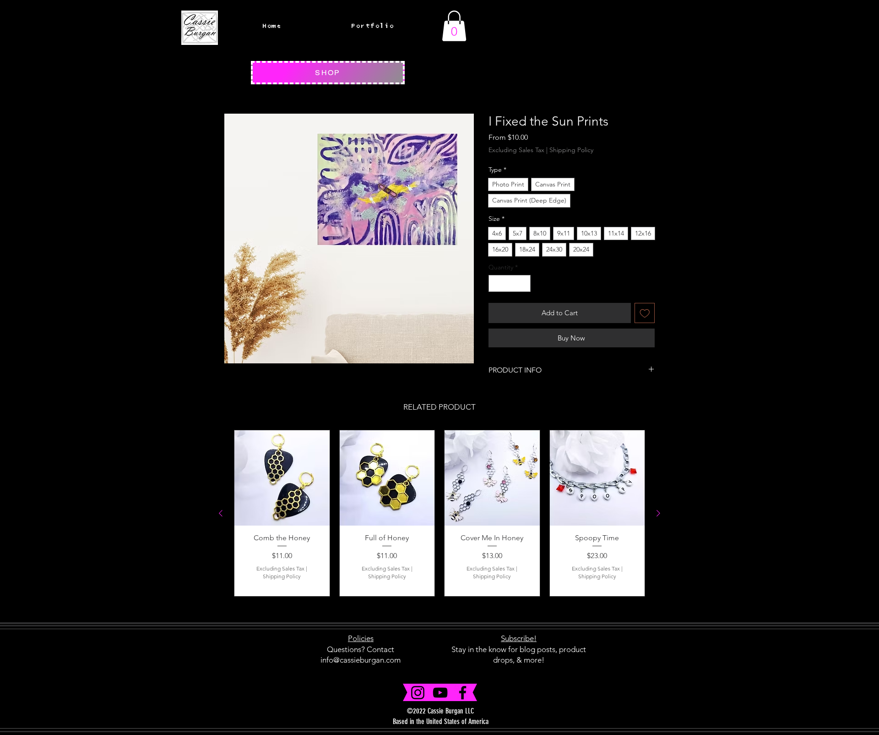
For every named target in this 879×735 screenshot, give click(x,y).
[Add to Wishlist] (645, 313)
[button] (454, 26)
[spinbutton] (509, 283)
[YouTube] (440, 693)
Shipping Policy (571, 150)
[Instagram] (418, 693)
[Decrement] (495, 283)
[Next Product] (658, 513)
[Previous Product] (220, 513)
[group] (439, 513)
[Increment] (523, 283)
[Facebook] (463, 693)
